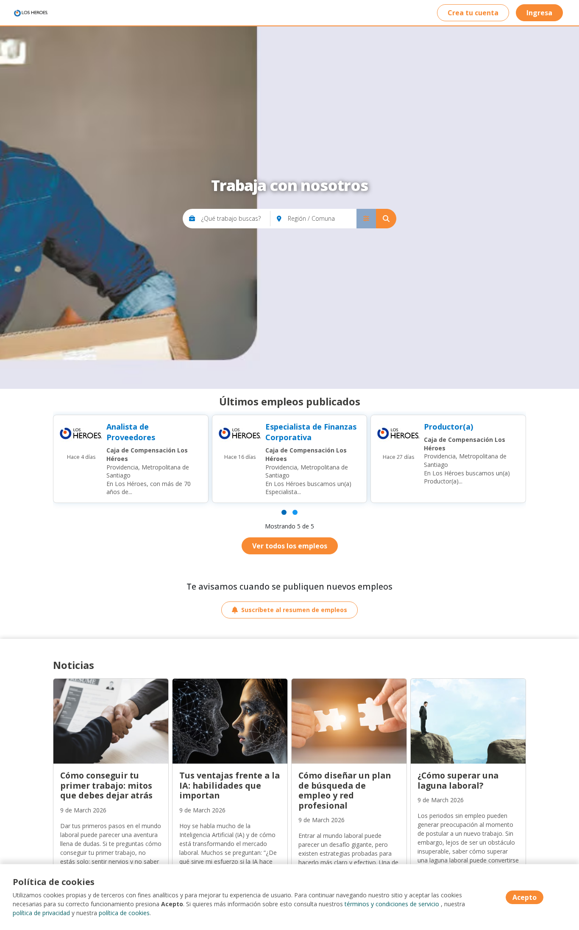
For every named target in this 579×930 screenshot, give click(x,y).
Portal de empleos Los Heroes (30, 12)
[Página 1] (284, 512)
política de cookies (124, 913)
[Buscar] (386, 218)
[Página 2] (295, 512)
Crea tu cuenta (473, 12)
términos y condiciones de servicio (392, 904)
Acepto (524, 897)
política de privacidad (41, 913)
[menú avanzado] (366, 218)
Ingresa (539, 12)
